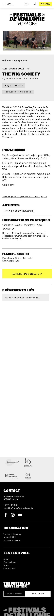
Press (6, 565)
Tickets (45, 4)
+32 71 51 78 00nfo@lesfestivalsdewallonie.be (18, 507)
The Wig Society (12, 210)
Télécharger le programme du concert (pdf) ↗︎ (24, 196)
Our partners (9, 562)
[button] (27, 4)
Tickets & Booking (12, 534)
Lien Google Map (10, 260)
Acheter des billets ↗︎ (27, 274)
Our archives (9, 568)
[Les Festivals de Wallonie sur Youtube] (20, 515)
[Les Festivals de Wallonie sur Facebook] (5, 515)
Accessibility (9, 537)
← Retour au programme (14, 60)
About (6, 559)
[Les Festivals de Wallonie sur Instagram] (13, 515)
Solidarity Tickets (11, 540)
